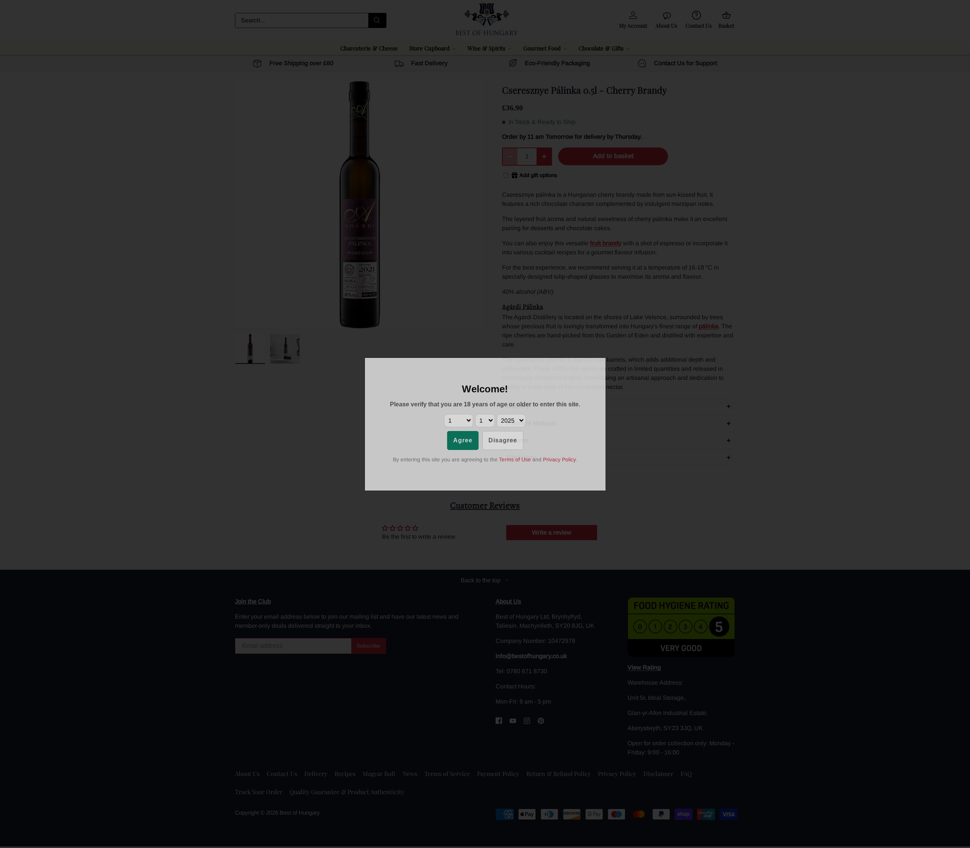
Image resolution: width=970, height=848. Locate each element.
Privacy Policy (559, 459)
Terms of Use (515, 459)
